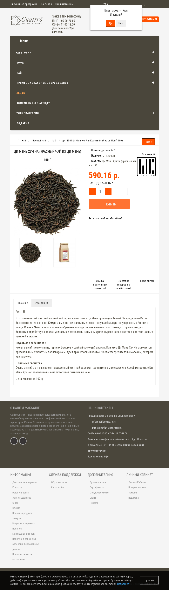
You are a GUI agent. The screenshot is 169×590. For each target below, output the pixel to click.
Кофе (20, 62)
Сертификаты (97, 487)
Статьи (93, 497)
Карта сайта (57, 487)
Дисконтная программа (23, 4)
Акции (21, 93)
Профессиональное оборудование (42, 83)
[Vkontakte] (14, 441)
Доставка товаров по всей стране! (123, 284)
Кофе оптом (147, 280)
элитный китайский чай (108, 218)
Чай (19, 72)
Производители (98, 482)
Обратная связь (59, 482)
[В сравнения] (124, 191)
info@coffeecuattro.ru (104, 421)
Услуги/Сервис (27, 113)
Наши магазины (64, 4)
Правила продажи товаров (22, 516)
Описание (22, 302)
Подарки (22, 123)
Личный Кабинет (137, 482)
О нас (15, 502)
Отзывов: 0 (148, 154)
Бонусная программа (23, 523)
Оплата (16, 508)
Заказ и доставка (21, 497)
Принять (149, 580)
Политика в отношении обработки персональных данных (25, 544)
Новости (94, 502)
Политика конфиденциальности (23, 531)
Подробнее (123, 584)
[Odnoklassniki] (23, 441)
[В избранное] (117, 191)
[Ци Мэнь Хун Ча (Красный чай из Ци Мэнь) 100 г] (30, 252)
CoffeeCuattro (18, 414)
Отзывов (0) (41, 302)
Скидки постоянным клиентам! (100, 284)
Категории (24, 52)
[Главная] (14, 140)
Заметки (132, 492)
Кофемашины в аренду (33, 103)
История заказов (137, 487)
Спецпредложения (99, 492)
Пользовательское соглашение (22, 557)
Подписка (133, 497)
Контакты (46, 4)
